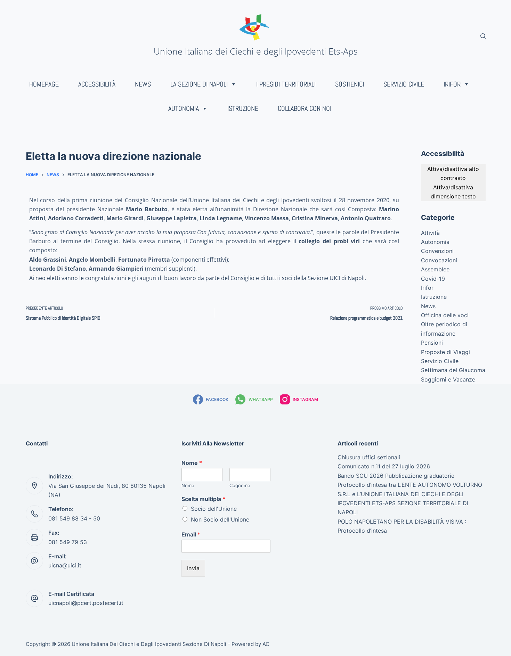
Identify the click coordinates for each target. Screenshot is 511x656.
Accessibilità (96, 84)
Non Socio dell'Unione (220, 519)
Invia (193, 568)
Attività (430, 232)
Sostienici (349, 84)
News (143, 84)
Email (190, 534)
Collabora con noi (304, 108)
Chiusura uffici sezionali (369, 457)
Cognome (239, 485)
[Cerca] (483, 36)
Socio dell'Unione (214, 508)
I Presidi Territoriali (286, 84)
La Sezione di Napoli (199, 84)
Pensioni (432, 342)
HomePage (44, 84)
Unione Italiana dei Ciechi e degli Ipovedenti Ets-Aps (256, 51)
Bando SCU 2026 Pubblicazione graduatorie (396, 475)
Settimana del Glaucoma (453, 370)
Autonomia (183, 108)
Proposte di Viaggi (445, 351)
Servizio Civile (403, 84)
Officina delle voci (445, 315)
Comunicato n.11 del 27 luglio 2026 (384, 466)
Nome (191, 462)
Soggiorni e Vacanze (448, 379)
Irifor (452, 84)
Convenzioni (437, 250)
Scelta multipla (203, 498)
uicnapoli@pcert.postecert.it (85, 602)
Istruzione (242, 108)
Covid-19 (433, 278)
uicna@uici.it (64, 565)
